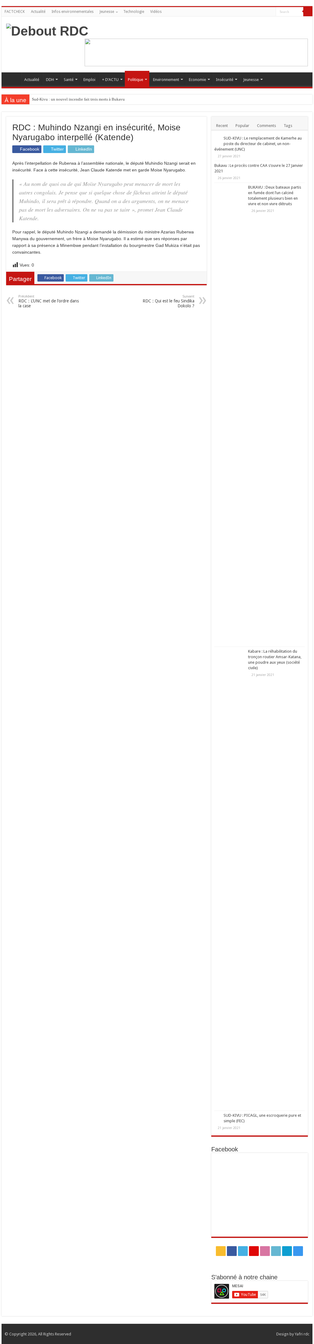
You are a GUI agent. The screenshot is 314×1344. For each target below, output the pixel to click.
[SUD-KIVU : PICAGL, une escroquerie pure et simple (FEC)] (217, 1116)
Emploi (89, 79)
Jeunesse (107, 12)
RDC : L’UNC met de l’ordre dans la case (48, 301)
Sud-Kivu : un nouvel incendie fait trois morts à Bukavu (78, 99)
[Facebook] (236, 12)
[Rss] (230, 12)
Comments (266, 125)
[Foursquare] (265, 12)
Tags (288, 125)
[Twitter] (242, 12)
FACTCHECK (15, 12)
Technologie (133, 12)
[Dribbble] (253, 12)
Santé (69, 79)
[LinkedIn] (259, 12)
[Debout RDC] (47, 30)
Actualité (38, 12)
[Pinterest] (248, 12)
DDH (50, 79)
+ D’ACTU (110, 79)
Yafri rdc (302, 1334)
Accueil (13, 78)
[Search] (307, 11)
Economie (197, 79)
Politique (135, 79)
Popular (242, 125)
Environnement (166, 79)
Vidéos (156, 12)
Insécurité (224, 79)
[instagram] (271, 12)
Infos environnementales (73, 12)
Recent (222, 125)
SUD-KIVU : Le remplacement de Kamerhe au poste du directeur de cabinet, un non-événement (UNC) (258, 144)
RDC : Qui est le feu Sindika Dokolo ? (168, 301)
